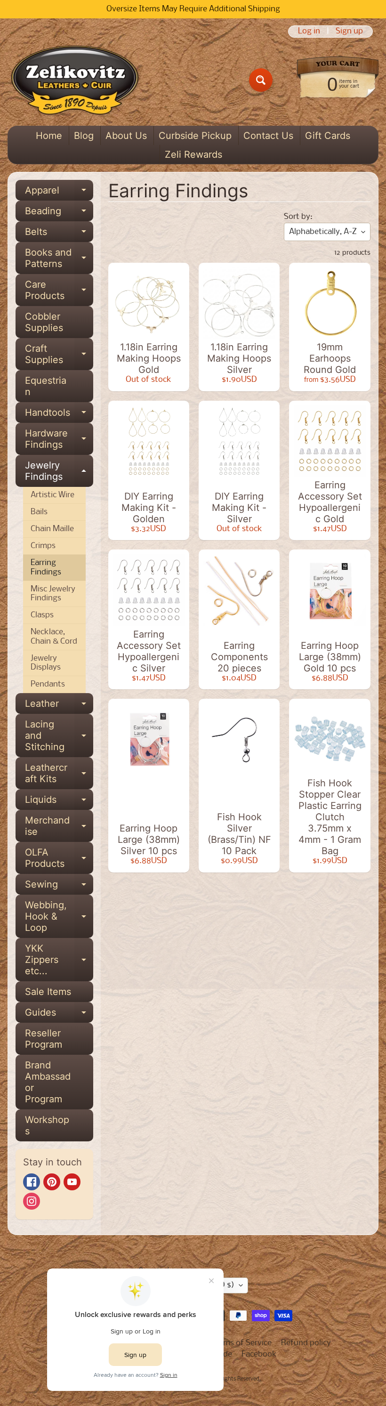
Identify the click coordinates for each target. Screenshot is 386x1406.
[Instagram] (31, 1201)
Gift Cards (327, 135)
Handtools (59, 415)
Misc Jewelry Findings (53, 594)
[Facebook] (31, 1181)
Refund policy (306, 1343)
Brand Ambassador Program (48, 1082)
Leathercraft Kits (59, 773)
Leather (59, 706)
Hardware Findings (59, 439)
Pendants (48, 684)
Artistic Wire (52, 495)
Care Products (59, 290)
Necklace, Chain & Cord (54, 637)
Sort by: (298, 216)
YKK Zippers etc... (59, 960)
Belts (59, 234)
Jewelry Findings (59, 471)
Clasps (42, 615)
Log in (309, 31)
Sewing (59, 887)
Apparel (59, 193)
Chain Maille (52, 529)
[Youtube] (72, 1181)
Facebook (259, 1354)
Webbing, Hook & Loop (59, 916)
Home (49, 135)
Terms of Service (242, 1343)
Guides (59, 1015)
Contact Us (268, 135)
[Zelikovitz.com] (75, 80)
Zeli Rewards (193, 154)
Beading (59, 213)
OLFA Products (59, 858)
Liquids (59, 802)
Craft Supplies (59, 354)
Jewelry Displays (46, 663)
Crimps (43, 545)
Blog (84, 135)
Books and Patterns (59, 258)
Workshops (47, 1125)
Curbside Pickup (195, 135)
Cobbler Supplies (44, 322)
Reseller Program (43, 1038)
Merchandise (59, 826)
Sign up (349, 31)
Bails (39, 512)
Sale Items (48, 991)
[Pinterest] (51, 1181)
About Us (126, 135)
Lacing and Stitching (59, 735)
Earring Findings (46, 567)
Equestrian (45, 386)
